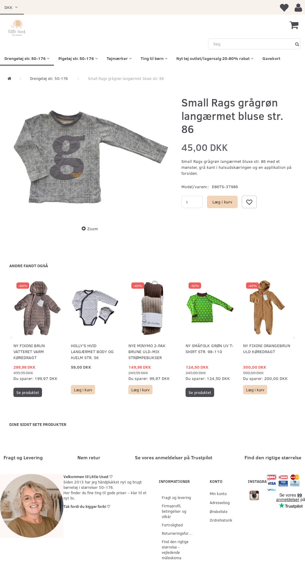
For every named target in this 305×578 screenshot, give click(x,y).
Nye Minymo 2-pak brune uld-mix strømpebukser (147, 351)
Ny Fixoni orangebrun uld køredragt (266, 348)
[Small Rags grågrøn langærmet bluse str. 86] (91, 156)
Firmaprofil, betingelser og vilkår (174, 511)
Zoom (92, 228)
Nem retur (88, 457)
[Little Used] (17, 28)
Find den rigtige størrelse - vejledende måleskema (175, 549)
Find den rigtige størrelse (273, 457)
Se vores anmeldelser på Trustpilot (173, 457)
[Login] (298, 7)
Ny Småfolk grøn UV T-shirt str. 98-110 (210, 348)
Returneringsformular (179, 533)
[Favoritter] (284, 7)
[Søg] (297, 44)
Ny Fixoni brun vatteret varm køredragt (29, 351)
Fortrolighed (172, 524)
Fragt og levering (176, 497)
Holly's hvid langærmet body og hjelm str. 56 (92, 351)
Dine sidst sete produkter (37, 424)
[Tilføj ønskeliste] (249, 202)
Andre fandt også (28, 265)
